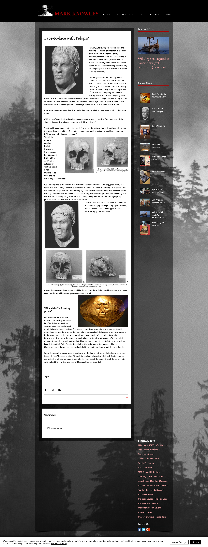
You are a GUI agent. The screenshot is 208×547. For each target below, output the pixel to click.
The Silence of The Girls (148, 503)
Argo (140, 449)
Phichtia (164, 485)
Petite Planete (153, 485)
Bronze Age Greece (146, 454)
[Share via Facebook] (45, 389)
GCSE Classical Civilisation (149, 472)
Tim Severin (156, 507)
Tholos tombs (144, 507)
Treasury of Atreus (146, 517)
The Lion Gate (161, 499)
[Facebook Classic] (139, 529)
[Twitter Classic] (143, 529)
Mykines (141, 485)
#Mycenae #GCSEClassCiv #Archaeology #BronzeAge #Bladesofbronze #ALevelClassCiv (81, 381)
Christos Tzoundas (146, 458)
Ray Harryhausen (145, 490)
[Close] (204, 542)
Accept (196, 542)
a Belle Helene (161, 517)
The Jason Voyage (145, 499)
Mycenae (163, 481)
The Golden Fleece (145, 494)
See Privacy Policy (59, 543)
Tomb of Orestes (145, 512)
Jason (150, 476)
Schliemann (159, 490)
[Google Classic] (148, 529)
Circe (157, 458)
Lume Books (143, 481)
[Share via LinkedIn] (59, 389)
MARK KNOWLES (76, 14)
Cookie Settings (179, 542)
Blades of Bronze (151, 449)
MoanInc (154, 481)
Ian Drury (142, 476)
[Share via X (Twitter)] (52, 389)
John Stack (158, 476)
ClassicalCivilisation (146, 463)
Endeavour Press (145, 467)
